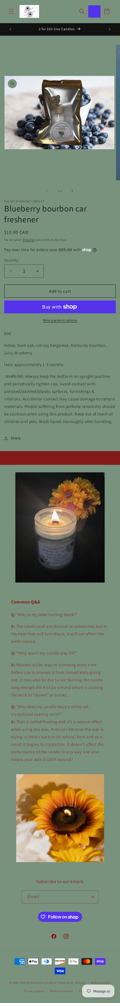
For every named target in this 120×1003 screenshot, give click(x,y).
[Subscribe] (92, 896)
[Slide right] (72, 191)
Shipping (28, 240)
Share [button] (16, 438)
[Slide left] (48, 191)
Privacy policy (34, 991)
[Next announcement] (110, 29)
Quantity (11, 260)
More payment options (60, 320)
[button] (11, 11)
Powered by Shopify (71, 982)
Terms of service (61, 991)
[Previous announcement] (10, 29)
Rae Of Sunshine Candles (38, 982)
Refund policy (101, 983)
